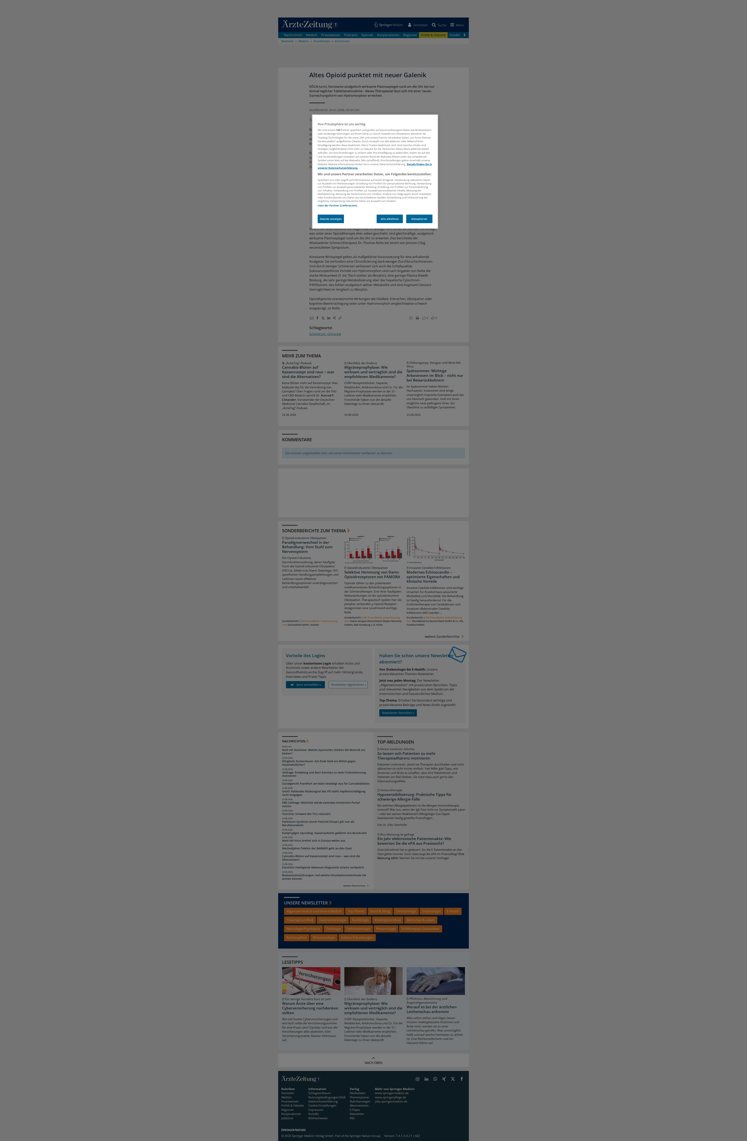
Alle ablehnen (390, 219)
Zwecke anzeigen (331, 219)
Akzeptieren (419, 219)
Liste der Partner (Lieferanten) (337, 205)
